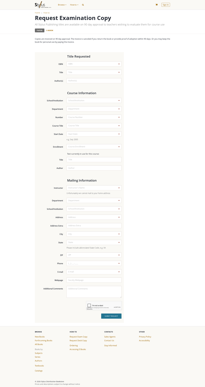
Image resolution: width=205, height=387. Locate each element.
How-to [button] (73, 4)
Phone (60, 263)
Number (59, 117)
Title (61, 72)
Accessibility (144, 340)
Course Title (57, 125)
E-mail (60, 272)
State (60, 242)
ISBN (60, 64)
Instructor (58, 188)
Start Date (58, 134)
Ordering (74, 345)
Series (37, 357)
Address (59, 217)
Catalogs (39, 370)
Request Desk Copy (78, 340)
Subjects (38, 353)
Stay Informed (110, 345)
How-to (46, 12)
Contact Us (109, 340)
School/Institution (55, 100)
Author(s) (58, 81)
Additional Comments (53, 288)
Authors (38, 360)
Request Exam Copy (78, 336)
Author (60, 168)
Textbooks (39, 365)
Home (37, 12)
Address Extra (56, 225)
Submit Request (111, 316)
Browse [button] (61, 4)
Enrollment (58, 147)
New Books (40, 336)
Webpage (59, 280)
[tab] (39, 30)
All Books (39, 344)
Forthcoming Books (43, 340)
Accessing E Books (78, 349)
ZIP (61, 255)
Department (57, 109)
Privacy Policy (145, 336)
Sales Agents (110, 336)
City (61, 234)
